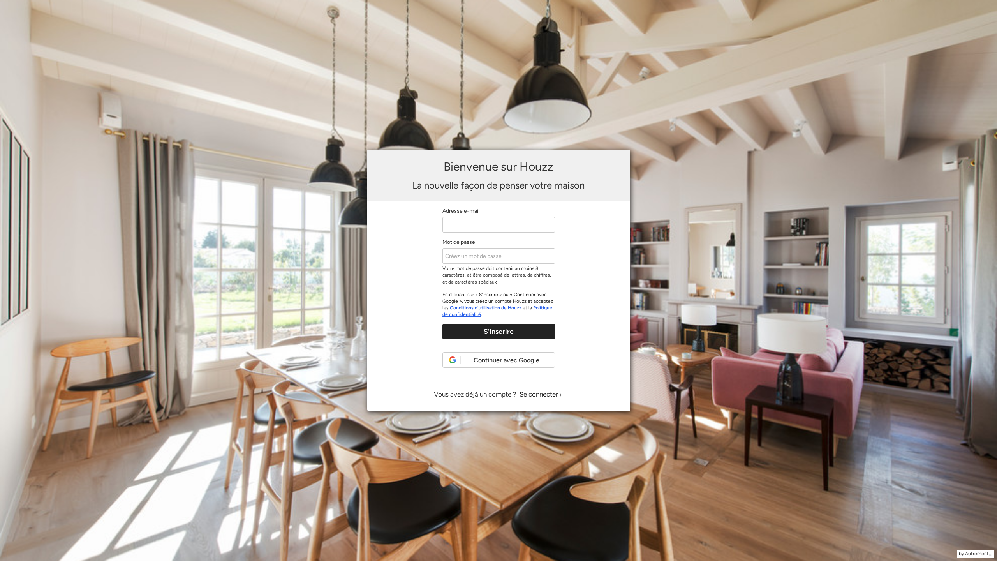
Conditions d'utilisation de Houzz (485, 307)
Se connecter (539, 394)
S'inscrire (499, 331)
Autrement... (978, 553)
